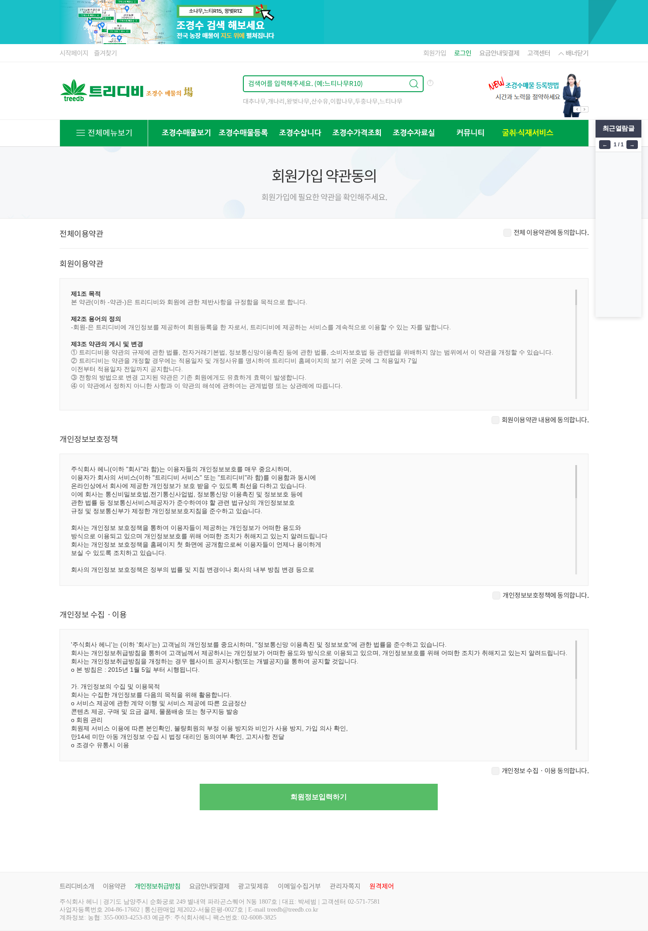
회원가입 (434, 53)
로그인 (462, 53)
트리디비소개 (77, 886)
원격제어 (381, 886)
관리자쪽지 (345, 886)
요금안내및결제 (499, 53)
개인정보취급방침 (157, 886)
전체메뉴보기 (109, 132)
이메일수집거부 (299, 886)
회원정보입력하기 (318, 797)
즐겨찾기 (105, 53)
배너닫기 (577, 53)
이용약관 (114, 886)
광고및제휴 (253, 886)
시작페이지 (74, 53)
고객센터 (538, 53)
